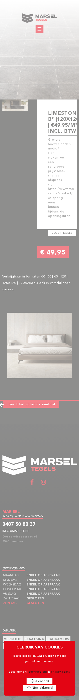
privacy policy (60, 672)
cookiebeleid (38, 672)
